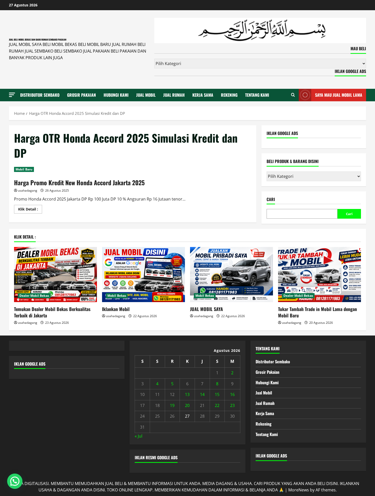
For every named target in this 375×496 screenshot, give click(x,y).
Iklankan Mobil (116, 309)
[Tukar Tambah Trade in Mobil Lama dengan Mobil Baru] (319, 274)
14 (202, 394)
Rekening (229, 95)
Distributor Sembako (39, 95)
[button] (12, 95)
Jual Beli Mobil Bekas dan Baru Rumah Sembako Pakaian (37, 39)
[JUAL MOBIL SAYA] (231, 274)
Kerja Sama (202, 95)
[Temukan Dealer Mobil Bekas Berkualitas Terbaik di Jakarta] (55, 274)
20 (187, 405)
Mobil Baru (24, 169)
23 (232, 405)
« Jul (138, 436)
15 (217, 394)
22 (217, 405)
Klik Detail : (30, 210)
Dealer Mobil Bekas (34, 295)
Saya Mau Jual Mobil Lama (338, 95)
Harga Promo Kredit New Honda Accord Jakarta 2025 (79, 182)
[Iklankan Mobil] (143, 274)
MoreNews (298, 490)
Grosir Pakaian (81, 95)
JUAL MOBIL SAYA (206, 309)
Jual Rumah (174, 95)
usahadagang (27, 190)
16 (232, 394)
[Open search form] (293, 95)
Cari (271, 199)
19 (172, 405)
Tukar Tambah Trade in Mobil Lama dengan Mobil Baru (317, 312)
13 (187, 394)
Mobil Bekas (116, 295)
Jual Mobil (146, 95)
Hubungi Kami (116, 95)
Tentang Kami (257, 95)
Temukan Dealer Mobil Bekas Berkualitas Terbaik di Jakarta (52, 312)
